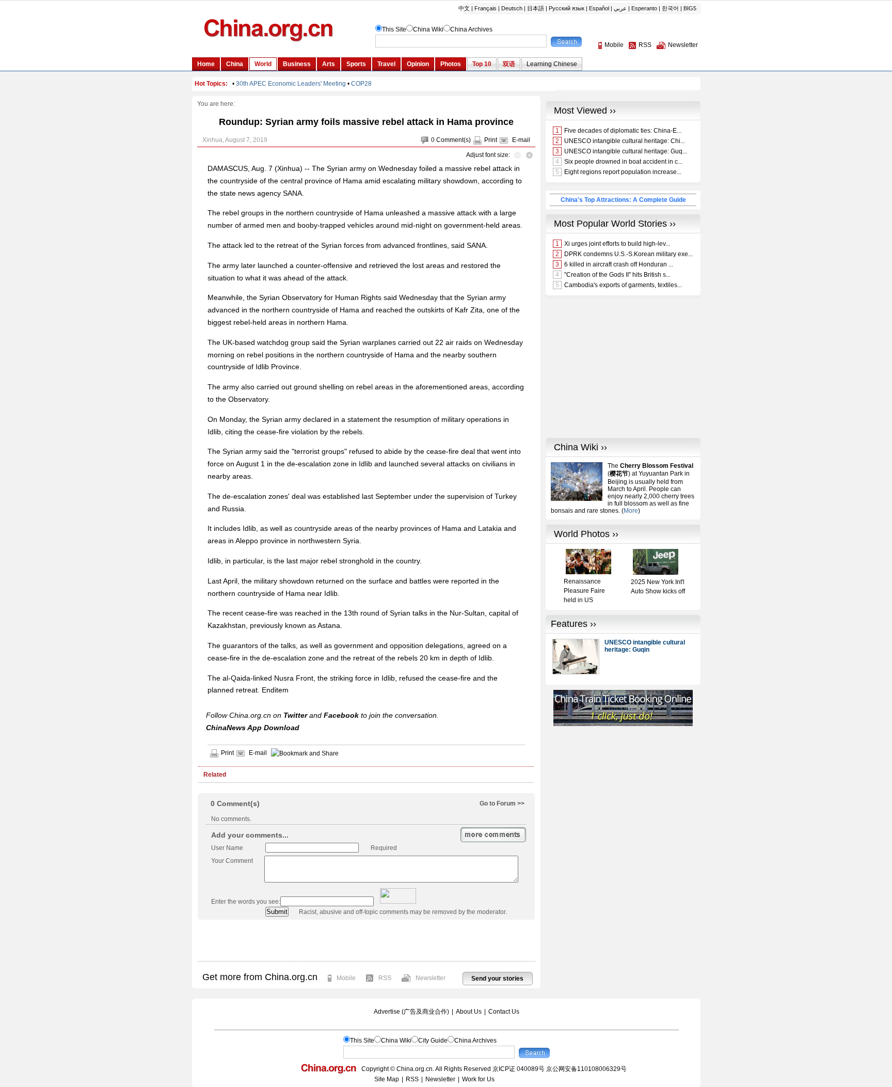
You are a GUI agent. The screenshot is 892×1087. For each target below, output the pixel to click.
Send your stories (497, 978)
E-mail (521, 140)
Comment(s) (453, 140)
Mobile (346, 978)
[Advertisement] (366, 940)
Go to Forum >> (502, 803)
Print (490, 140)
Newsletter (430, 978)
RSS (384, 978)
